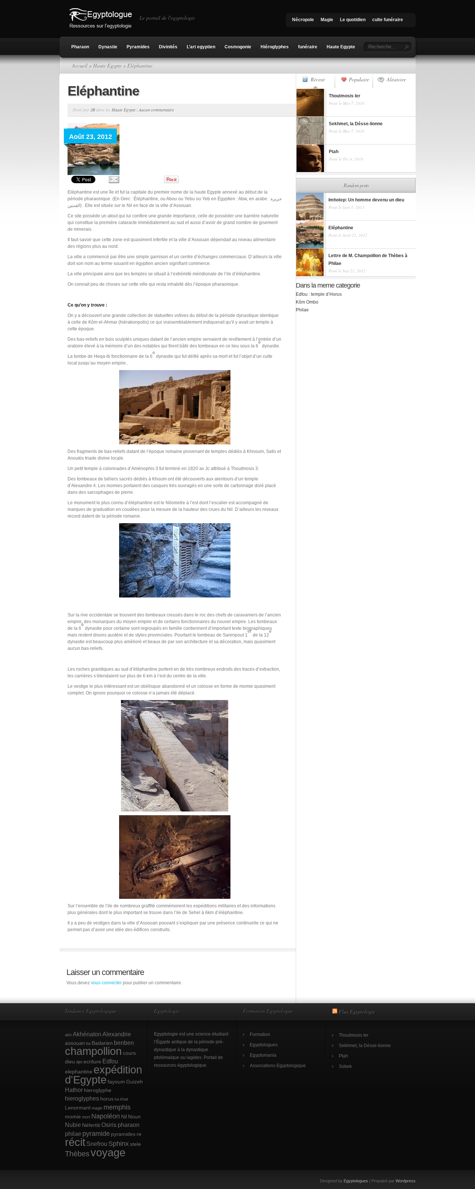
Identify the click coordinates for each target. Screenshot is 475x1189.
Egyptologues (264, 1044)
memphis (117, 1107)
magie (97, 1108)
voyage (108, 1152)
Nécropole (303, 19)
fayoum (116, 1082)
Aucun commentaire (156, 110)
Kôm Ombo (307, 302)
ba (88, 1043)
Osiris (109, 1124)
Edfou (110, 1061)
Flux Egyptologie (357, 1011)
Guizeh (134, 1082)
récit (75, 1142)
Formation (260, 1034)
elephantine (78, 1072)
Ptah (343, 1056)
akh (68, 1035)
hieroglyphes (82, 1098)
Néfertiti (91, 1125)
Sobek (345, 1066)
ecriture (92, 1062)
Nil (124, 1117)
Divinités (168, 46)
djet (79, 1062)
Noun (134, 1117)
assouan (75, 1043)
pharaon (129, 1124)
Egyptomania (263, 1055)
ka (117, 1099)
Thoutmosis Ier (353, 1035)
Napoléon (105, 1116)
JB (93, 110)
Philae (302, 309)
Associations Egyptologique (278, 1065)
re (139, 1134)
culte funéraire (387, 19)
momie (73, 1117)
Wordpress (406, 1181)
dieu (70, 1062)
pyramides (123, 1134)
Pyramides (138, 46)
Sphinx (118, 1143)
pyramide (96, 1133)
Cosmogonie (238, 46)
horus (107, 1099)
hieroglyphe (97, 1090)
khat (124, 1099)
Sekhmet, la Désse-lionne (365, 1045)
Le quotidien (353, 19)
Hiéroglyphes (275, 46)
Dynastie (107, 46)
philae (73, 1133)
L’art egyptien (201, 46)
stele (135, 1144)
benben (124, 1042)
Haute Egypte (341, 46)
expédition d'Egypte (103, 1075)
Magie (327, 19)
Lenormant (78, 1108)
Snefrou (96, 1143)
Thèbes (77, 1154)
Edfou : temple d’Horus (319, 294)
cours (129, 1053)
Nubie (73, 1124)
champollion (93, 1051)
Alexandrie (116, 1034)
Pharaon (80, 46)
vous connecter (106, 982)
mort (86, 1117)
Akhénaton (87, 1034)
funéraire (307, 46)
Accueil (80, 65)
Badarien (102, 1043)
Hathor (74, 1089)
